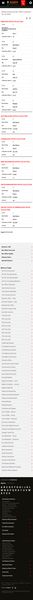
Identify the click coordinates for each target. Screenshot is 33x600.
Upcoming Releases (7, 555)
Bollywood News (6, 543)
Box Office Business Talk (8, 550)
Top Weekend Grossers (9, 346)
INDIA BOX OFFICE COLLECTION (12, 21)
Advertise (8, 583)
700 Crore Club (6, 336)
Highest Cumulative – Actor (10, 381)
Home (2, 583)
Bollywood (9, 568)
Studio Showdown (7, 453)
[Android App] (12, 588)
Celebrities (10, 483)
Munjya (15, 103)
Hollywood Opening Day (9, 391)
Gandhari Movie (6, 501)
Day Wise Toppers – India (9, 302)
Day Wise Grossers (7, 312)
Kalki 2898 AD (17, 59)
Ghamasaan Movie (6, 511)
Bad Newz (16, 45)
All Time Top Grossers (8, 271)
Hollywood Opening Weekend (10, 394)
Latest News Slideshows (8, 553)
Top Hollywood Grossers (9, 353)
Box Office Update (7, 254)
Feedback (21, 583)
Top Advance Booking (8, 463)
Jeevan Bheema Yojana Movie (9, 506)
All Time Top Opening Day (9, 274)
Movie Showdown (7, 450)
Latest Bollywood (8, 540)
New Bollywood (8, 499)
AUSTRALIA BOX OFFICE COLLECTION (14, 116)
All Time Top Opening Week (10, 278)
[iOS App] (15, 588)
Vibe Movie (5, 513)
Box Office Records (7, 443)
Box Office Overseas (8, 250)
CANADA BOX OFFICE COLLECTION (13, 139)
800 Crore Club (6, 339)
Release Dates (6, 257)
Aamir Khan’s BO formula (9, 374)
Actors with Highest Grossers (10, 425)
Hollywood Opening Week (9, 398)
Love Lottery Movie (6, 515)
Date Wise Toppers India (9, 308)
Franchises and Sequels (9, 408)
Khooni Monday (6, 401)
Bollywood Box (8, 534)
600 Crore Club (6, 333)
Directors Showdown (8, 456)
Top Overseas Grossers (9, 295)
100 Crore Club (6, 315)
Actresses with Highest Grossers (11, 429)
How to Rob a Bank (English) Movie (10, 503)
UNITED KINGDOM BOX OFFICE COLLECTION (16, 184)
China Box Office (7, 360)
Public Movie (8, 523)
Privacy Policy (15, 583)
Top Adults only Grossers (9, 357)
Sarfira (15, 89)
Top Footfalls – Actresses (9, 419)
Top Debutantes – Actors (9, 436)
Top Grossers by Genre (8, 367)
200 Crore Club (6, 319)
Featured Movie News (7, 545)
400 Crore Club (6, 326)
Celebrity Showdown (8, 446)
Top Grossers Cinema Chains (10, 364)
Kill (14, 74)
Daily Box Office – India (9, 298)
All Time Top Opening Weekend (11, 281)
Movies (3, 483)
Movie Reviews (5, 556)
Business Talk (6, 247)
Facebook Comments (7, 232)
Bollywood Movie (9, 519)
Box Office (8, 526)
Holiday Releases (7, 405)
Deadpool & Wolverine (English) (9, 29)
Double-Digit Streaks (8, 343)
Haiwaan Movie (6, 510)
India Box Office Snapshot (9, 470)
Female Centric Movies (8, 460)
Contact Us (28, 583)
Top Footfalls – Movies (8, 412)
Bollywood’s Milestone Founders (11, 467)
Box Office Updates (7, 548)
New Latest (7, 564)
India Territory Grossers (9, 288)
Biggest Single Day (7, 388)
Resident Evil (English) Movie (9, 516)
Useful (5, 572)
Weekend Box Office (8, 305)
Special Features (7, 260)
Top (5, 530)
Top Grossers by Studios (9, 370)
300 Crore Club (6, 322)
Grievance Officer (6, 584)
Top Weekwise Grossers (9, 350)
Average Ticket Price (8, 432)
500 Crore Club (6, 329)
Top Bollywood (8, 561)
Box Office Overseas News (8, 551)
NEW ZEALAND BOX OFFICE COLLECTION (15, 162)
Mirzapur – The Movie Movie (9, 505)
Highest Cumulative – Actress (10, 384)
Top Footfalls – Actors (8, 415)
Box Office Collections (8, 284)
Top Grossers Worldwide (9, 291)
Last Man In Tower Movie (8, 508)
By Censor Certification (8, 422)
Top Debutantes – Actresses (10, 439)
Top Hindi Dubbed (7, 377)
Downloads (7, 575)
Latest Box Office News (8, 546)
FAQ (13, 584)
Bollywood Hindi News (7, 558)
